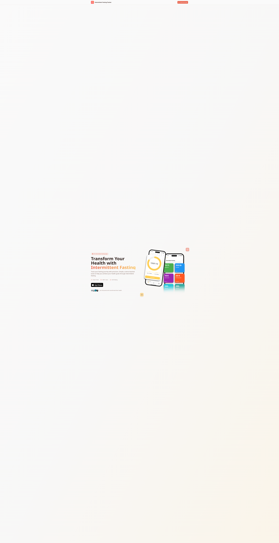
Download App (183, 2)
